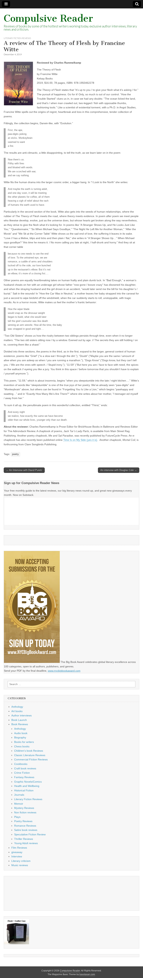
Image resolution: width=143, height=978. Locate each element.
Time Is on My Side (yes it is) (80, 439)
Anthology (17, 706)
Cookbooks (20, 763)
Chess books (21, 746)
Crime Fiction (22, 772)
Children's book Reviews (28, 750)
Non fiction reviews (25, 812)
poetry (15, 454)
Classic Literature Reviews (29, 755)
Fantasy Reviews (24, 777)
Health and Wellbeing (26, 785)
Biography (20, 737)
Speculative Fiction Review (30, 834)
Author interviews (21, 715)
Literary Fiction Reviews (17, 38)
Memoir (18, 803)
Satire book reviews (25, 829)
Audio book (20, 733)
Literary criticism (21, 860)
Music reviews (19, 865)
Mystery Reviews (24, 807)
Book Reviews (19, 724)
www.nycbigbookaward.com (64, 670)
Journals (19, 794)
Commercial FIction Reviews (31, 759)
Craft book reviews (25, 768)
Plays (17, 816)
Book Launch (19, 719)
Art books (17, 711)
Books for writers (24, 741)
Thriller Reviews (23, 838)
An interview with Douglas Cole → (118, 470)
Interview (16, 856)
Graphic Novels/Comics (28, 781)
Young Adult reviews (26, 843)
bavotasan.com (87, 974)
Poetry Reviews (23, 821)
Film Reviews (19, 847)
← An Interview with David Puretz (24, 470)
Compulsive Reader (48, 18)
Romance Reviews (25, 825)
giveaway (16, 852)
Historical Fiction (24, 790)
